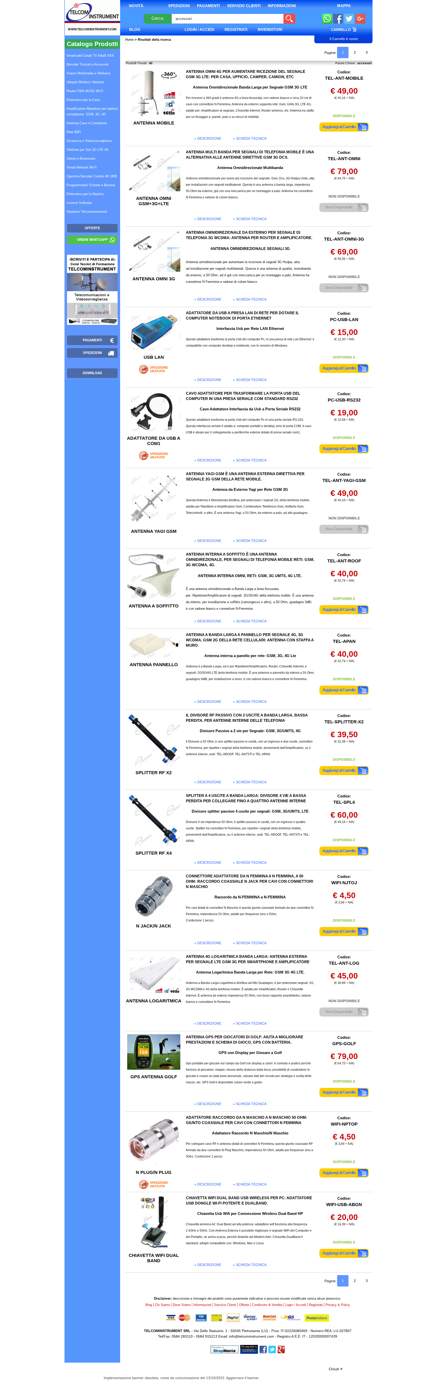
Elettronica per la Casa (83, 100)
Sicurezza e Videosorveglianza (89, 141)
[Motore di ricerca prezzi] (249, 1349)
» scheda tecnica (250, 138)
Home (130, 39)
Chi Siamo (162, 1305)
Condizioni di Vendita (267, 1305)
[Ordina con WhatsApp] (327, 19)
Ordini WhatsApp (92, 240)
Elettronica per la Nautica (85, 194)
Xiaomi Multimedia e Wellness (89, 73)
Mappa (344, 6)
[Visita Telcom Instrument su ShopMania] (224, 1349)
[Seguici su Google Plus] (360, 19)
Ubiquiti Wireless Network (85, 82)
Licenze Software (79, 203)
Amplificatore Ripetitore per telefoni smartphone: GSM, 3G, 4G (92, 111)
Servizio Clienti (243, 6)
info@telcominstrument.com (251, 1336)
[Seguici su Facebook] (338, 19)
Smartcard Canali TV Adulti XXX (90, 55)
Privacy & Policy (337, 1305)
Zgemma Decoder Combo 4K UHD (92, 176)
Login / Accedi (199, 29)
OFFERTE (92, 228)
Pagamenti (208, 6)
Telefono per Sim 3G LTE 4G (88, 150)
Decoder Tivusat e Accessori (88, 64)
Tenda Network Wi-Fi (82, 167)
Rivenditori (270, 29)
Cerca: (157, 18)
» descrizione (207, 138)
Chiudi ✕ (336, 1369)
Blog (134, 29)
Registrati (236, 29)
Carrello (341, 30)
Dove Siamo (182, 1305)
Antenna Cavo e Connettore (87, 123)
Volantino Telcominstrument (87, 212)
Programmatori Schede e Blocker (91, 185)
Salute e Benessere (81, 158)
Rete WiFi (74, 132)
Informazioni (282, 6)
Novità (136, 6)
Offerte (244, 1305)
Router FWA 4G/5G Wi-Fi (85, 91)
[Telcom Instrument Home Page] (88, 23)
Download (92, 373)
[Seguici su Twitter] (349, 19)
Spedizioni (179, 6)
